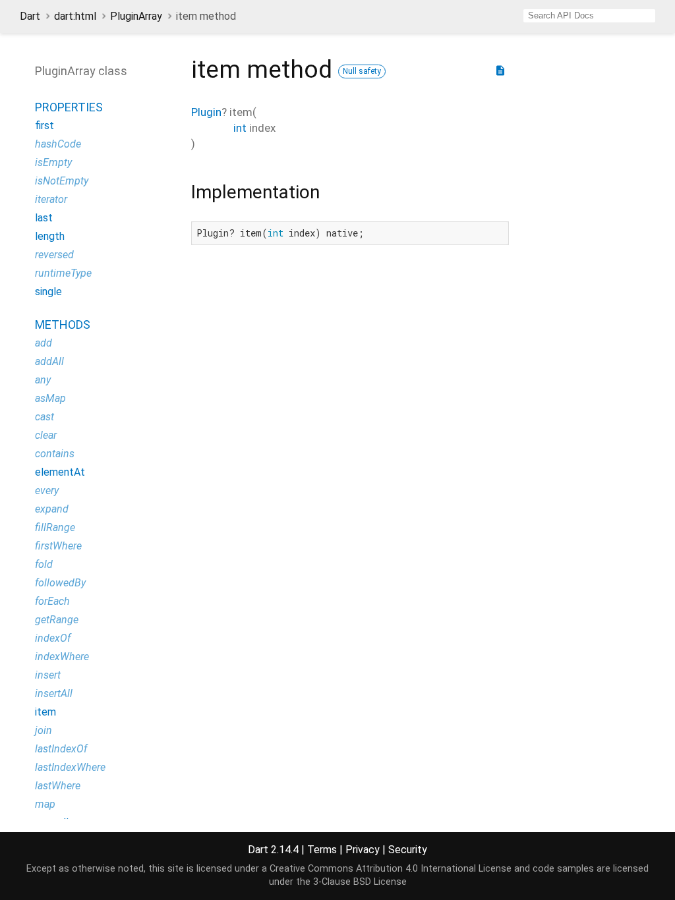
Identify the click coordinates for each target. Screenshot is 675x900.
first (44, 125)
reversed (54, 254)
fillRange (55, 527)
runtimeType (63, 273)
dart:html (75, 16)
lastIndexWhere (70, 767)
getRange (56, 619)
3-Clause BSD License (360, 881)
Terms (322, 849)
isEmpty (53, 162)
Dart (30, 16)
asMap (50, 398)
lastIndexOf (61, 749)
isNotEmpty (61, 181)
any (43, 380)
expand (52, 509)
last (44, 217)
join (43, 730)
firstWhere (58, 546)
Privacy (362, 849)
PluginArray (136, 16)
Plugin (206, 112)
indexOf (53, 638)
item (45, 712)
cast (44, 416)
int (240, 127)
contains (54, 453)
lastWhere (57, 785)
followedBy (60, 583)
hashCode (58, 144)
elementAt (60, 472)
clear (46, 435)
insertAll (54, 693)
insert (48, 675)
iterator (51, 199)
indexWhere (62, 656)
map (45, 804)
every (47, 490)
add (43, 343)
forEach (52, 601)
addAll (49, 361)
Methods (62, 324)
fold (44, 564)
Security (407, 849)
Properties (69, 107)
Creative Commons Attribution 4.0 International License (391, 868)
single (48, 291)
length (50, 236)
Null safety (362, 71)
